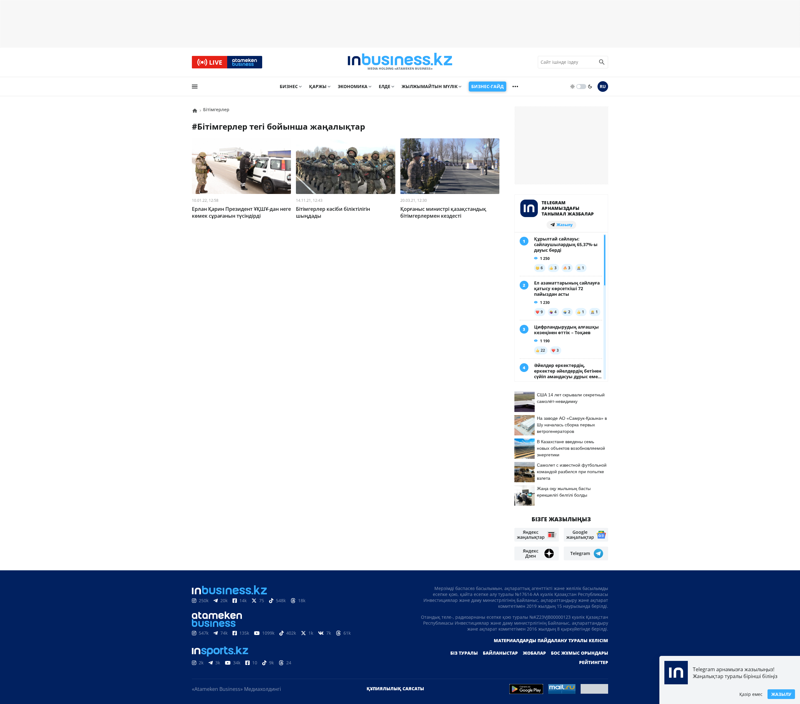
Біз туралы (464, 653)
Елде (384, 86)
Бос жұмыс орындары (579, 653)
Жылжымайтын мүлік (430, 86)
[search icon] (602, 62)
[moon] (590, 86)
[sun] (572, 86)
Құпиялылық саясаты (395, 689)
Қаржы (318, 86)
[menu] (194, 86)
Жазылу (781, 694)
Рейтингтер (593, 662)
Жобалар (534, 653)
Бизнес (289, 86)
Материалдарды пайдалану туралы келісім (551, 640)
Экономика (353, 86)
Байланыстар (500, 653)
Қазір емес (750, 694)
